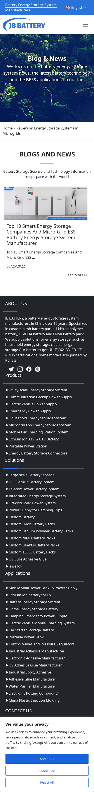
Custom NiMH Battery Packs (32, 538)
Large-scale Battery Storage (31, 474)
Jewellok (15, 566)
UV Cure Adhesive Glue (28, 559)
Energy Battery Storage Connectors (38, 453)
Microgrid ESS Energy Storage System (40, 425)
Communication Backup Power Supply (40, 397)
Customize (47, 771)
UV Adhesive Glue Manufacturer (35, 665)
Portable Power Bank (26, 637)
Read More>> (76, 275)
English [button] (76, 7)
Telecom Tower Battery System (34, 489)
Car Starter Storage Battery (31, 630)
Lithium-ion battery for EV (30, 595)
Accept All (47, 759)
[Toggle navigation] (85, 24)
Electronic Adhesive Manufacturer (37, 658)
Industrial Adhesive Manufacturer (36, 651)
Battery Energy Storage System (34, 602)
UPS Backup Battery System (31, 482)
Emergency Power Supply (30, 411)
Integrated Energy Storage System (37, 496)
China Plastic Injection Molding (34, 700)
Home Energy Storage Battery (33, 609)
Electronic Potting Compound (33, 693)
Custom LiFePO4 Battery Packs (34, 545)
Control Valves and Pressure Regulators (42, 644)
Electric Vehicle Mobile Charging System (42, 623)
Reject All (47, 782)
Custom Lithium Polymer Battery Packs (41, 531)
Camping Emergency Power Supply (38, 616)
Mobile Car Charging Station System (38, 432)
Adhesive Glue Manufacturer (32, 679)
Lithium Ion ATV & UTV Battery (34, 439)
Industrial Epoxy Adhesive (30, 672)
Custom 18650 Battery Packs (32, 552)
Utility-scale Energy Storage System (38, 390)
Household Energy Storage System (37, 418)
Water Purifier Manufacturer (32, 686)
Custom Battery (22, 517)
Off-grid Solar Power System (32, 503)
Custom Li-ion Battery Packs (32, 524)
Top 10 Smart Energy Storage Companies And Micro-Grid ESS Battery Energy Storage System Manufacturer (41, 234)
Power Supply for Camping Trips (35, 510)
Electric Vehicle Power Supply (33, 404)
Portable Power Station (28, 446)
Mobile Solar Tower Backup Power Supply (43, 587)
